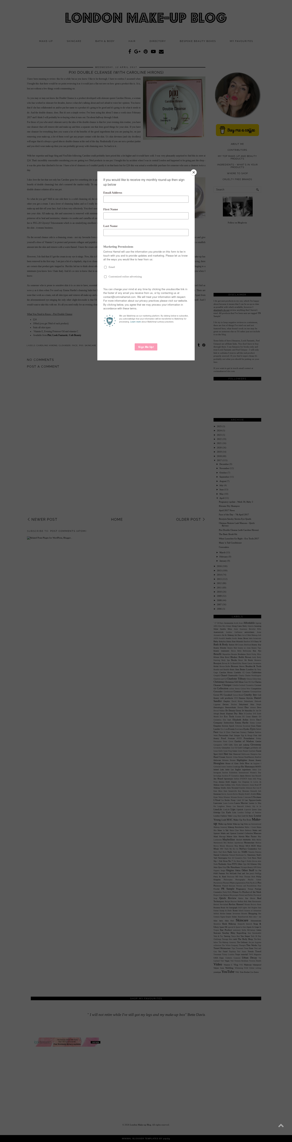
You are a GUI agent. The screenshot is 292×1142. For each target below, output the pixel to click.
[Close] (194, 172)
